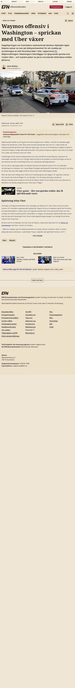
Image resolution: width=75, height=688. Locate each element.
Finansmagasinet (56, 315)
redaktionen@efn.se (19, 366)
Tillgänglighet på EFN (9, 333)
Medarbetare (30, 327)
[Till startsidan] (14, 6)
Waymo (12, 240)
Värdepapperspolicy (9, 324)
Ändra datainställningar (11, 336)
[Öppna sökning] (67, 13)
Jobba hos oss (30, 321)
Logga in (68, 7)
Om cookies (6, 330)
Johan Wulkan (12, 66)
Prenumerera (56, 7)
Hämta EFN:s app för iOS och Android (17, 269)
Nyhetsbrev (30, 333)
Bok (51, 324)
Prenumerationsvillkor (10, 318)
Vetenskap (54, 321)
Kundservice (30, 324)
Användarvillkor (7, 312)
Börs (51, 318)
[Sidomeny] (72, 13)
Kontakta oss (30, 315)
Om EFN (28, 312)
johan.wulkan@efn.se (14, 68)
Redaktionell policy (9, 327)
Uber (4, 240)
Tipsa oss (28, 318)
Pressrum (29, 330)
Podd (51, 327)
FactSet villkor (7, 321)
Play (51, 312)
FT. (55, 51)
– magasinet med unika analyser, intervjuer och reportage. (36, 134)
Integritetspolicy (8, 315)
